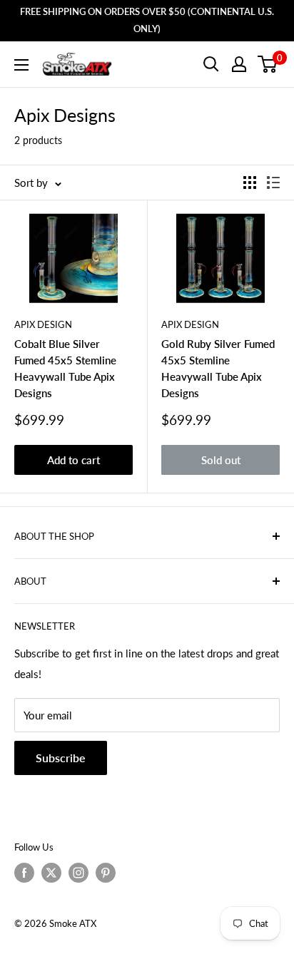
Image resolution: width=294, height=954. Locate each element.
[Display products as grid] (249, 182)
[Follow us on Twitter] (51, 873)
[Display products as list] (273, 182)
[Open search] (211, 64)
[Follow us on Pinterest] (106, 873)
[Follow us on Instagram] (78, 873)
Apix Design (43, 324)
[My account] (239, 64)
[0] (268, 64)
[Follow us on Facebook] (24, 873)
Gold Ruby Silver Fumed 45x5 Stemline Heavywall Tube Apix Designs (218, 368)
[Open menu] (21, 65)
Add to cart (73, 459)
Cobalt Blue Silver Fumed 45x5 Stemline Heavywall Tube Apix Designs (65, 368)
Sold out (220, 459)
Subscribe (61, 757)
